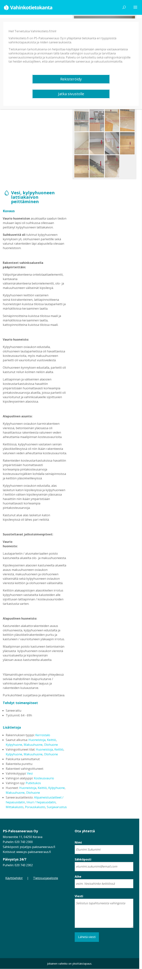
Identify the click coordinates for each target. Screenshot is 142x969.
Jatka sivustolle (71, 93)
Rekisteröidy (71, 79)
